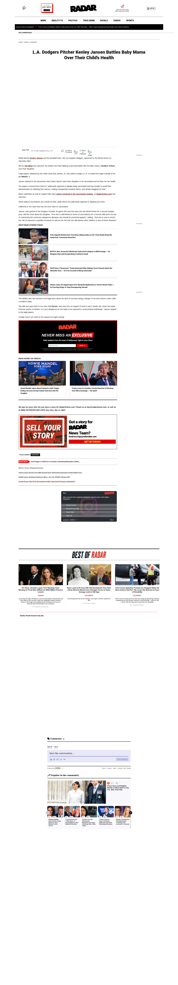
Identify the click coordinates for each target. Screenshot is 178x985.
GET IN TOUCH (92, 441)
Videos (26, 42)
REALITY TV (57, 20)
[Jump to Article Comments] (62, 151)
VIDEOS (117, 20)
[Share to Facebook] (68, 151)
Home (20, 42)
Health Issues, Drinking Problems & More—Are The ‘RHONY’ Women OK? (44, 477)
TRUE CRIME (89, 20)
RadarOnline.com (104, 194)
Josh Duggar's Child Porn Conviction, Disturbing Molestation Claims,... (55, 461)
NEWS (43, 20)
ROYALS (104, 20)
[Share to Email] (90, 151)
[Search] (24, 9)
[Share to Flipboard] (83, 151)
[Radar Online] (83, 8)
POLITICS (72, 20)
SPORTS (130, 20)
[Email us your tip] (47, 12)
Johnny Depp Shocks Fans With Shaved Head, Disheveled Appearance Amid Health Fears (50, 472)
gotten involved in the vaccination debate (74, 194)
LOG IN (151, 8)
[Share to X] (76, 151)
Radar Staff (25, 150)
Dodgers (33, 42)
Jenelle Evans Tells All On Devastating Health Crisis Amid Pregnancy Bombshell (47, 481)
